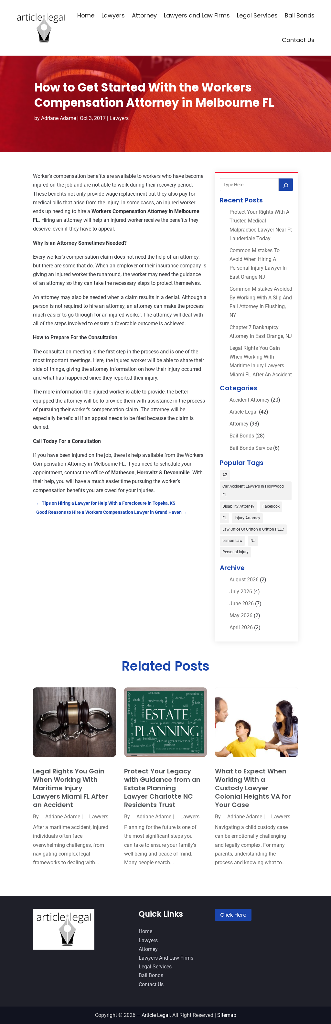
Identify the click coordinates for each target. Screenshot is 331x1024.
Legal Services (257, 15)
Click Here (233, 915)
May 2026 (241, 615)
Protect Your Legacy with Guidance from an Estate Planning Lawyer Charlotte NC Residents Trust (162, 788)
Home (85, 15)
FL (224, 518)
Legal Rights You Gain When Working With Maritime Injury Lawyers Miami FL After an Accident (70, 788)
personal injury (235, 552)
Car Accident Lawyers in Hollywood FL (253, 490)
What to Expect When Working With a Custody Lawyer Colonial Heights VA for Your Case (253, 788)
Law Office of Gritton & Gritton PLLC (253, 529)
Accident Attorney (250, 400)
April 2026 (241, 627)
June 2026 (242, 603)
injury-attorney (247, 518)
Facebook (271, 506)
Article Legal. (156, 1015)
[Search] (285, 184)
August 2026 (244, 580)
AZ (224, 475)
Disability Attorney (238, 506)
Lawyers (113, 15)
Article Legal (244, 412)
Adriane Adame (58, 118)
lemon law (232, 540)
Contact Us (298, 40)
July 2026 (241, 591)
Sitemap (226, 1015)
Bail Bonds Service (251, 448)
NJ (253, 540)
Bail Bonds (300, 15)
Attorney (144, 15)
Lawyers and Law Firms (197, 15)
